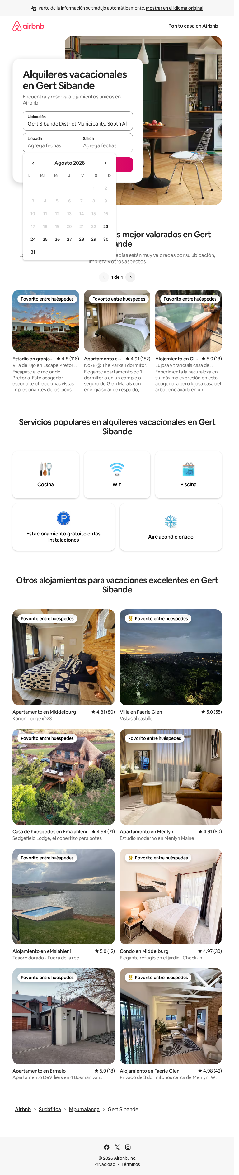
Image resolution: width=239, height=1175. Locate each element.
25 (45, 239)
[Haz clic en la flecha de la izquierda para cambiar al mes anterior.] (33, 163)
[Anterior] (104, 277)
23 (105, 226)
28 (81, 239)
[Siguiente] (130, 277)
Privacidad (104, 1164)
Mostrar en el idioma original (174, 8)
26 (57, 239)
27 (69, 239)
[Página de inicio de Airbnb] (28, 26)
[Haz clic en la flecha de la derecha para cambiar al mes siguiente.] (105, 163)
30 (106, 239)
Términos (130, 1164)
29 (93, 239)
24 (32, 239)
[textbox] (50, 145)
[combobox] (78, 123)
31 (33, 252)
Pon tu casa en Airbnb (193, 26)
